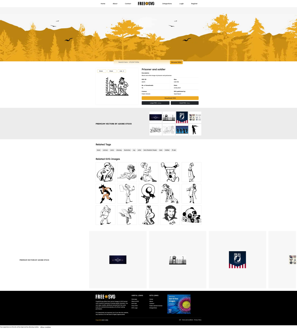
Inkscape (134, 299)
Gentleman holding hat (190, 201)
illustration (127, 150)
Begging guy (144, 180)
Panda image (187, 222)
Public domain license (155, 305)
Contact (128, 4)
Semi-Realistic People (150, 150)
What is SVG (135, 301)
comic (112, 150)
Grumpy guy (122, 180)
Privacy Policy (197, 320)
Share (101, 71)
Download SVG (170, 98)
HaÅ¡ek (167, 150)
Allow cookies (45, 327)
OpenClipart (177, 94)
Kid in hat (143, 201)
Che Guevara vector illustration (170, 221)
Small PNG (185, 103)
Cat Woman (100, 201)
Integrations (167, 4)
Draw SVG (134, 305)
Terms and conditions (187, 320)
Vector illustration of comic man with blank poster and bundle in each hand (127, 199)
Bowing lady (144, 222)
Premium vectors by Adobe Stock (114, 124)
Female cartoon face (103, 180)
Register (194, 4)
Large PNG (155, 103)
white (139, 150)
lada (160, 150)
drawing (119, 150)
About (115, 4)
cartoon (105, 150)
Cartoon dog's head (168, 180)
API (180, 320)
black (98, 150)
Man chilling (165, 201)
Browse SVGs (176, 62)
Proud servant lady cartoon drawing (191, 179)
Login (181, 4)
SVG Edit (134, 303)
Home (103, 4)
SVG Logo (134, 308)
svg (134, 150)
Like (122, 71)
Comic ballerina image (125, 222)
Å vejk (174, 150)
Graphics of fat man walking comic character (105, 221)
